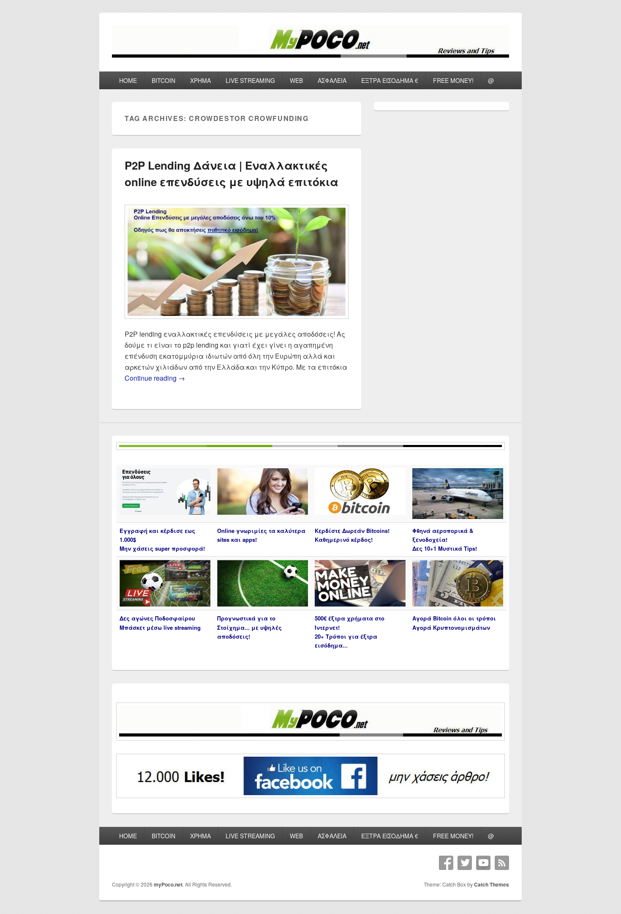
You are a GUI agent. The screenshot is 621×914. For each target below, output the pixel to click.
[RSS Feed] (502, 863)
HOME (128, 80)
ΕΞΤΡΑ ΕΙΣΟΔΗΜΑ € (389, 80)
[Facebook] (446, 863)
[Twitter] (465, 863)
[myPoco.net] (310, 56)
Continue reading (155, 378)
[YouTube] (483, 863)
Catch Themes (491, 884)
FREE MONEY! (453, 80)
